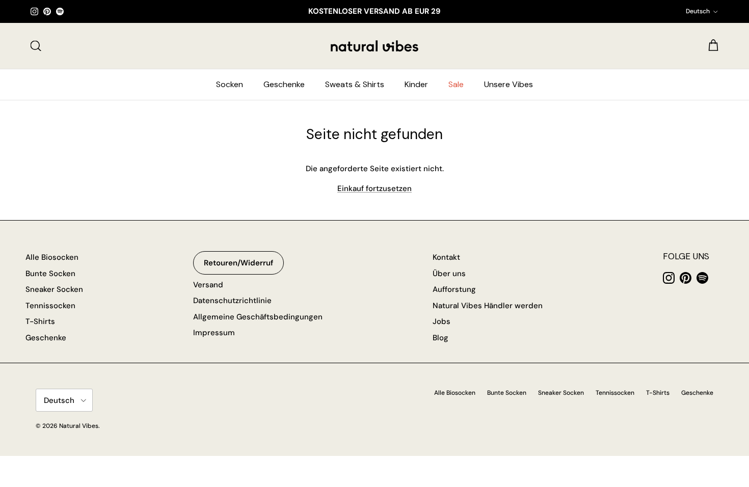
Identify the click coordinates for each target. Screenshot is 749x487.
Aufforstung (454, 289)
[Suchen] (36, 46)
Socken (229, 84)
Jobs (441, 321)
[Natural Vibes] (374, 46)
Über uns (449, 273)
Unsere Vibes (508, 84)
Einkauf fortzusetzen (374, 188)
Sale (456, 84)
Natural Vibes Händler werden (488, 306)
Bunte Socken (50, 273)
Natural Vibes (78, 426)
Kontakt (446, 257)
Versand (208, 285)
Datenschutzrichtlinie (232, 300)
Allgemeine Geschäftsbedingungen (258, 317)
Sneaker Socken (54, 289)
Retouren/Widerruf (238, 263)
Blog (440, 338)
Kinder (416, 84)
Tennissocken (50, 306)
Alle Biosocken (51, 257)
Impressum (214, 333)
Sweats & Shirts (354, 84)
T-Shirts (40, 321)
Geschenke (284, 84)
